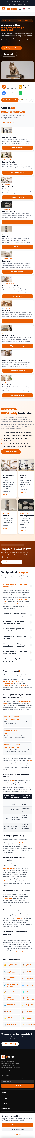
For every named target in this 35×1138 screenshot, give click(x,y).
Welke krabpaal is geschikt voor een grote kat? (15, 586)
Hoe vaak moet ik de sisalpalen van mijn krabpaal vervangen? (14, 615)
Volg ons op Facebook (8, 1071)
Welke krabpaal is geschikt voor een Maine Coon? (15, 652)
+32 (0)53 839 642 (7, 1067)
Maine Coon (21, 604)
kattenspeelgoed (8, 683)
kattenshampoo (8, 881)
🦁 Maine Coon (25, 99)
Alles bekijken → (8, 122)
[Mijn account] (32, 9)
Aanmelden (17, 1085)
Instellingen (17, 1134)
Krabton (7, 733)
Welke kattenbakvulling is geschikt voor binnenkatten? (14, 645)
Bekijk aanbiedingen (11, 562)
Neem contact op (10, 1044)
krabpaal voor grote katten (11, 681)
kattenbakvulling (8, 868)
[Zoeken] (29, 9)
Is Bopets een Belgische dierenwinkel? (12, 660)
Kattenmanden (9, 54)
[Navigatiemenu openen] (19, 9)
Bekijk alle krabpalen (11, 452)
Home (2, 14)
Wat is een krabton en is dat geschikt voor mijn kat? (13, 622)
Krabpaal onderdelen (11, 747)
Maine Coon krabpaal (11, 719)
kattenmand (6, 685)
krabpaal (12, 780)
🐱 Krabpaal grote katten (9, 99)
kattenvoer (22, 685)
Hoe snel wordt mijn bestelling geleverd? (14, 637)
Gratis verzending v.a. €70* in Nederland (17, 1)
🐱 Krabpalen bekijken (12, 48)
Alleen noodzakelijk (17, 1129)
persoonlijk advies (22, 951)
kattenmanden (7, 898)
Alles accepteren (17, 1125)
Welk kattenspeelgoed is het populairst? (13, 630)
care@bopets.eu (18, 1067)
